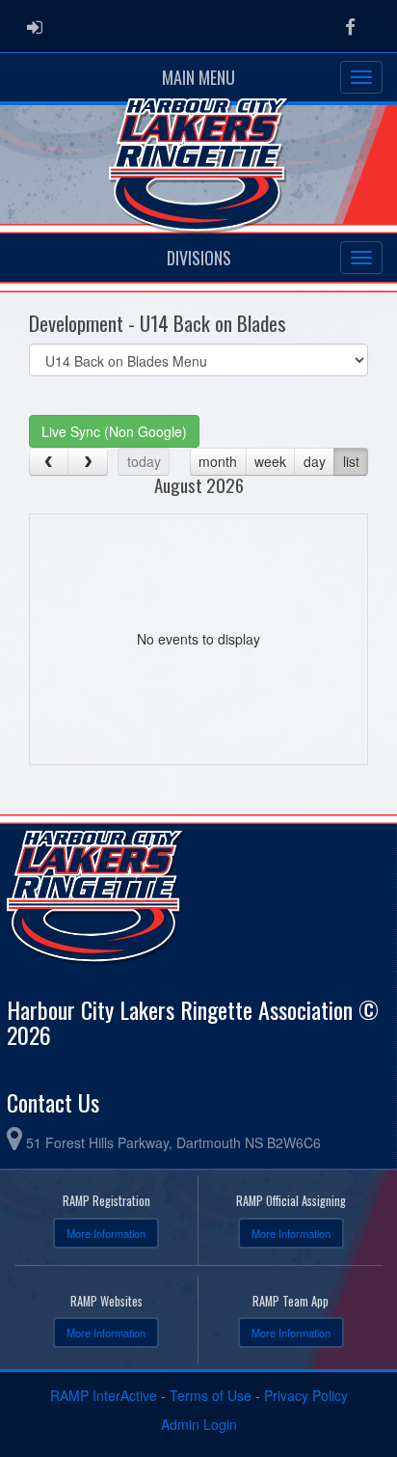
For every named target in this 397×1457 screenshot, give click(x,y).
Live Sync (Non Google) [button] (114, 431)
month (217, 461)
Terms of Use (210, 1395)
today (144, 461)
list (351, 461)
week (270, 461)
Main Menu (198, 77)
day (315, 461)
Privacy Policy (306, 1395)
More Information (106, 1233)
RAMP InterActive (103, 1395)
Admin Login (199, 1424)
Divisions (199, 257)
